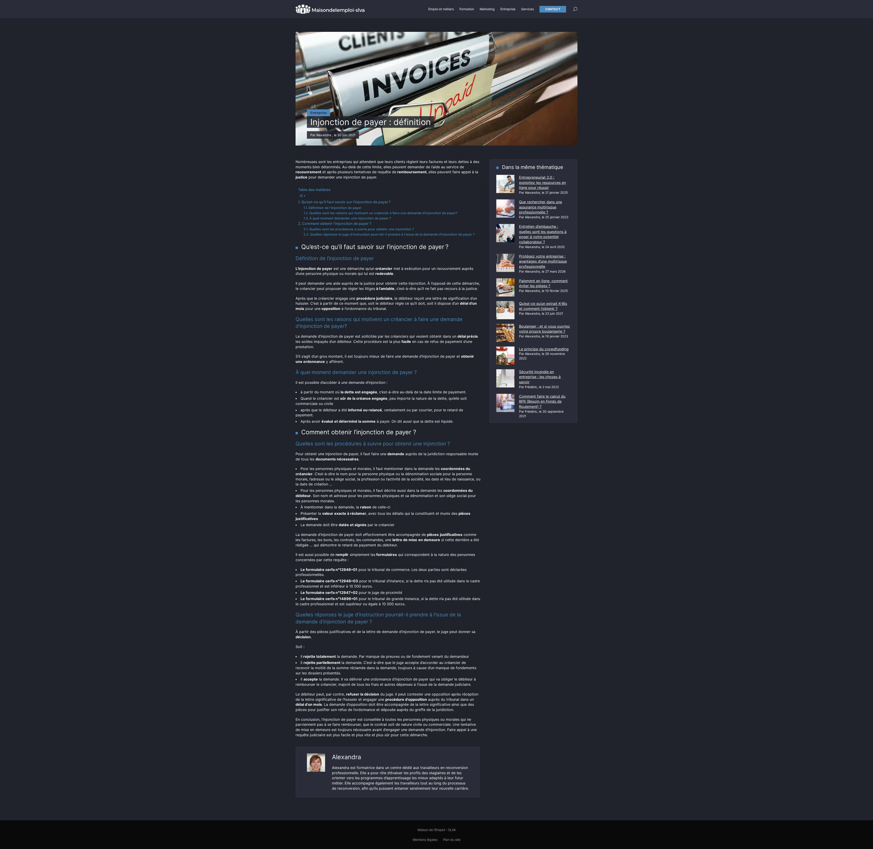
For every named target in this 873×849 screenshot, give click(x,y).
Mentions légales (425, 839)
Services (527, 9)
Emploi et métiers (441, 9)
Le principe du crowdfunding (544, 349)
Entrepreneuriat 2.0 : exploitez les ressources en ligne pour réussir (542, 182)
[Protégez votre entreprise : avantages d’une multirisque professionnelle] (505, 263)
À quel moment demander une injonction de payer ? (350, 218)
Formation (466, 9)
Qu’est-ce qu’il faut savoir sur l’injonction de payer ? (346, 202)
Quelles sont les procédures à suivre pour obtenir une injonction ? (361, 229)
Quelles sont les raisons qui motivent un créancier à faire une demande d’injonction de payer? (383, 213)
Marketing (487, 9)
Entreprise (507, 9)
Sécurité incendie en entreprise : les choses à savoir (540, 376)
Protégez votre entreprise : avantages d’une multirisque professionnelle (543, 261)
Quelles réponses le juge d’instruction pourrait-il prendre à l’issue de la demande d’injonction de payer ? (392, 234)
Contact (552, 9)
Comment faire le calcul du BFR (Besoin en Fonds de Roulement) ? (542, 401)
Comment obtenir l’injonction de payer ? (336, 223)
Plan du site (451, 839)
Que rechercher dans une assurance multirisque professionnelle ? (540, 207)
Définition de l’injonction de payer (335, 208)
